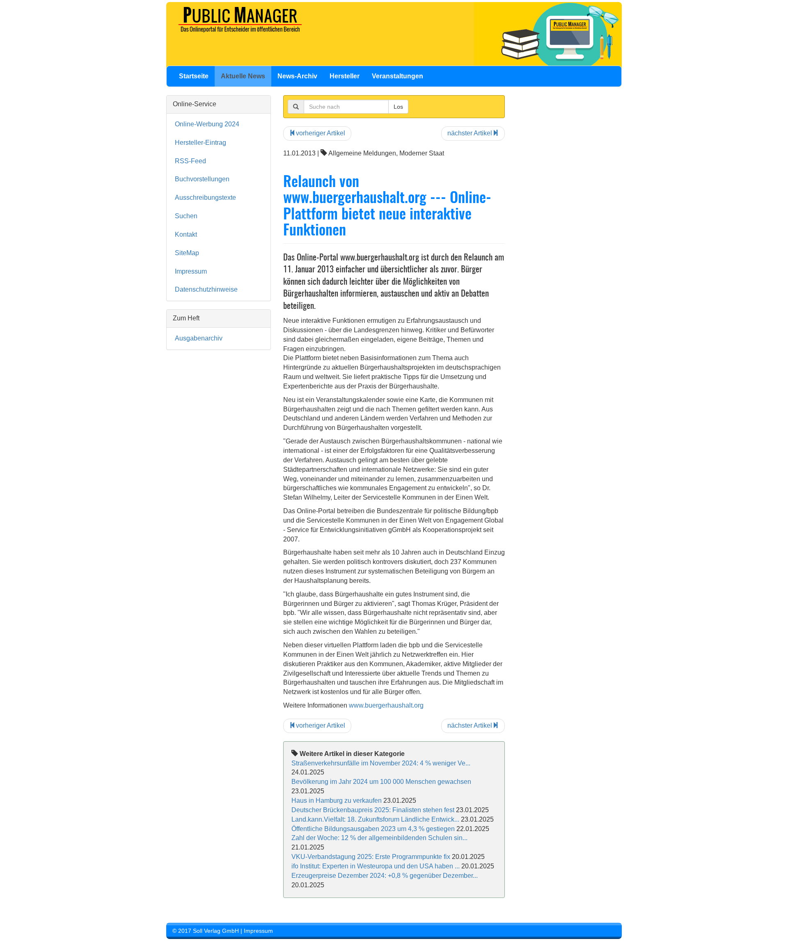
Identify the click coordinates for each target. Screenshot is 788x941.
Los (398, 106)
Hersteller (345, 76)
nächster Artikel (469, 133)
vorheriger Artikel (320, 133)
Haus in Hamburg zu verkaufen (336, 800)
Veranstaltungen (397, 76)
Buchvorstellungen (202, 179)
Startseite (193, 76)
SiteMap (187, 252)
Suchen (186, 215)
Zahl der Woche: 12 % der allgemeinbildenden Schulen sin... (379, 837)
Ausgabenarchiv (198, 338)
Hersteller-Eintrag (200, 142)
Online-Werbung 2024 (207, 124)
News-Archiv (297, 76)
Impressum (191, 271)
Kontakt (186, 234)
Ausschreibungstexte (205, 197)
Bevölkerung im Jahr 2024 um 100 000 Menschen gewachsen (381, 781)
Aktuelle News (243, 76)
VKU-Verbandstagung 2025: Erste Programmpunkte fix (370, 856)
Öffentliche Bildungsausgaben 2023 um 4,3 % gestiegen (373, 828)
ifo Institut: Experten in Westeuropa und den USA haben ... (375, 866)
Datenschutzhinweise (206, 289)
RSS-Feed (190, 161)
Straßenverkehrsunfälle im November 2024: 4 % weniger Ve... (380, 763)
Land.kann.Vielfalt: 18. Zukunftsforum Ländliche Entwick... (375, 819)
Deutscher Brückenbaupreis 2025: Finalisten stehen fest (372, 809)
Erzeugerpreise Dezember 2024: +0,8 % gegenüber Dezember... (384, 875)
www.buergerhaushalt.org (386, 705)
